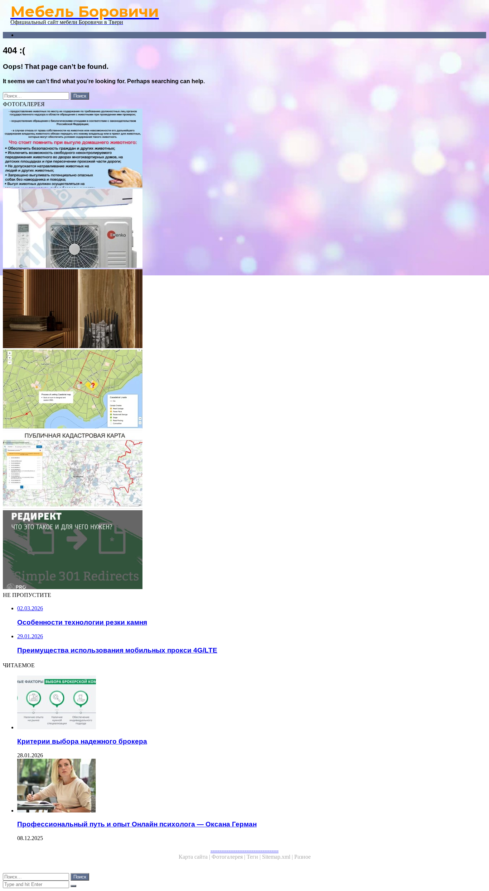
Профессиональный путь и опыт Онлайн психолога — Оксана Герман (137, 824)
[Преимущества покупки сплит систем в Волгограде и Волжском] (217, 229)
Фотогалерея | (229, 857)
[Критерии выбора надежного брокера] (224, 703)
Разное (302, 857)
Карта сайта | (195, 857)
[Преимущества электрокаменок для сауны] (217, 309)
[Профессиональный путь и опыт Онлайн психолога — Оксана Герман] (224, 786)
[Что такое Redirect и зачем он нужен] (217, 550)
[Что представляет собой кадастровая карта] (217, 470)
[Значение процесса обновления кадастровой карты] (217, 390)
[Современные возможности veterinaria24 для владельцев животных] (217, 149)
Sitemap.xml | (278, 857)
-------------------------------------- (244, 850)
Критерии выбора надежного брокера (82, 741)
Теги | (254, 857)
